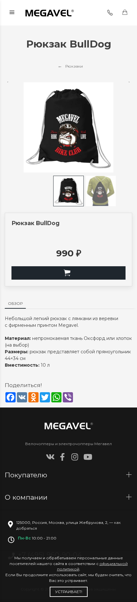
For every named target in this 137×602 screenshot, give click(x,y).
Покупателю (27, 475)
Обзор (15, 303)
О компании (27, 497)
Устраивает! (68, 591)
